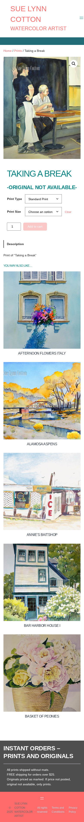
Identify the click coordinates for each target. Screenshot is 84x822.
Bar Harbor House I (42, 625)
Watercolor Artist (38, 28)
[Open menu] (81, 18)
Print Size (14, 211)
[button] (74, 64)
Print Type (14, 199)
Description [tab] (15, 244)
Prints (18, 50)
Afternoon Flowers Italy (42, 353)
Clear (68, 212)
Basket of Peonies (42, 716)
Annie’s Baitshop (42, 535)
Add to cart (35, 226)
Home (7, 50)
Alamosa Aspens (42, 444)
